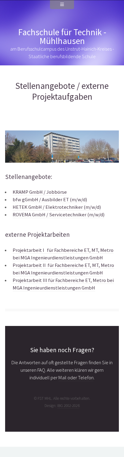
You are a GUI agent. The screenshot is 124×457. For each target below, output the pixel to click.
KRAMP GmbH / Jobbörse (40, 192)
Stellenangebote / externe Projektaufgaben (62, 91)
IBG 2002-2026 (68, 405)
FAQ (41, 370)
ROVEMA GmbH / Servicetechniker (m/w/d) (58, 214)
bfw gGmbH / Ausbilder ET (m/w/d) (50, 199)
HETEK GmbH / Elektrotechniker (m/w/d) (57, 207)
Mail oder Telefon (76, 377)
